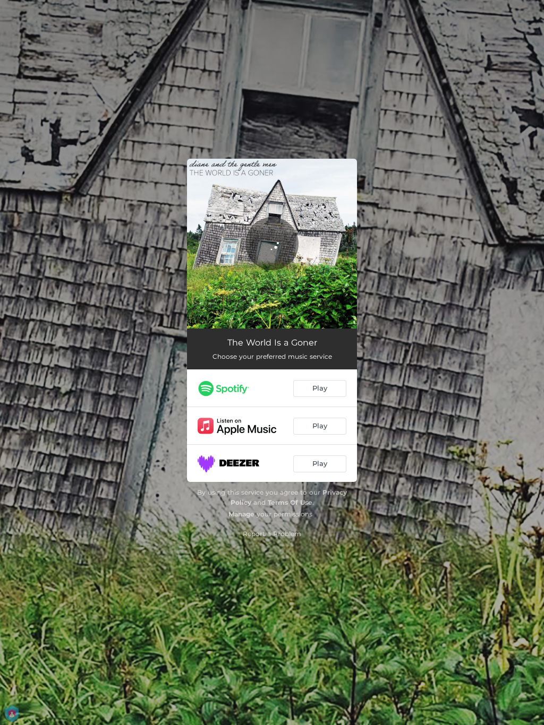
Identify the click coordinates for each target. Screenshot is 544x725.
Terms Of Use (290, 502)
